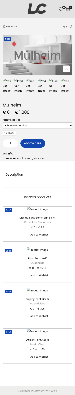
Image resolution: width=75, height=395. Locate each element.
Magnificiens (37, 303)
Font (29, 158)
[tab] (37, 174)
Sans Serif (40, 158)
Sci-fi (52, 217)
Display (21, 158)
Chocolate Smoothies (37, 222)
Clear (11, 133)
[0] (61, 9)
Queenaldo (37, 263)
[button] (68, 210)
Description (14, 174)
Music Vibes (37, 344)
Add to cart (33, 143)
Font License (11, 120)
